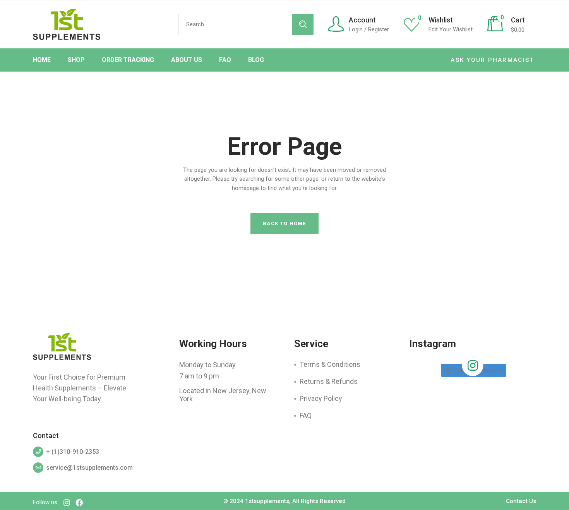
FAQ (306, 415)
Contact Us (521, 501)
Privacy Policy (321, 398)
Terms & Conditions (330, 364)
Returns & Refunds (329, 381)
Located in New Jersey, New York (222, 395)
